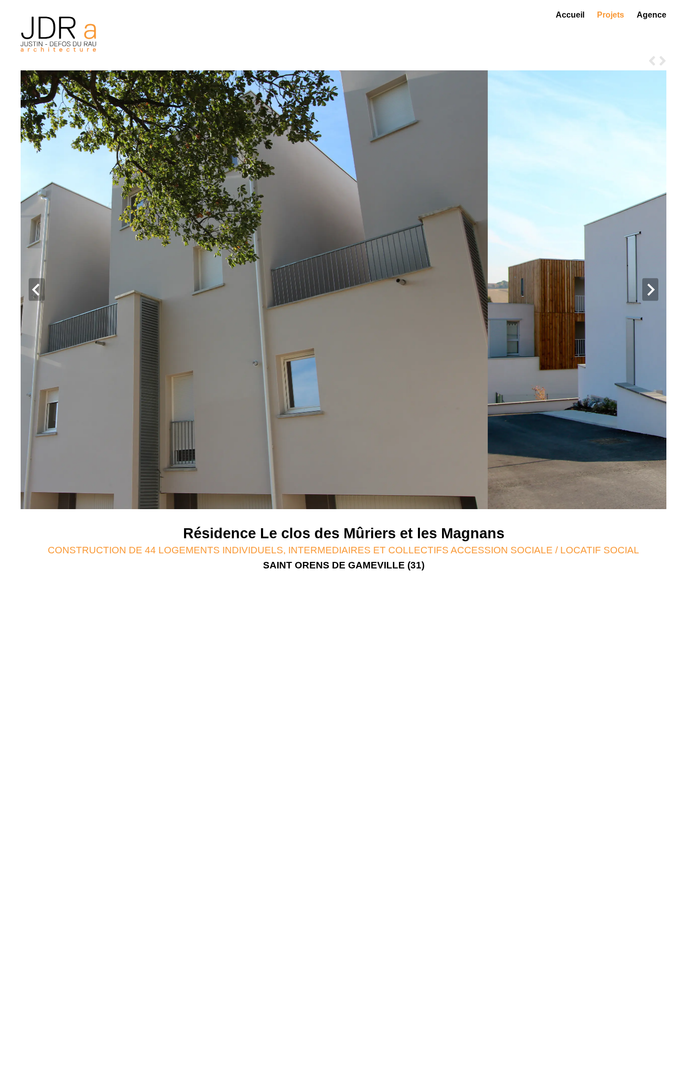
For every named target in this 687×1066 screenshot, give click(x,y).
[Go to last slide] (37, 289)
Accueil (570, 15)
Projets (610, 15)
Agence (651, 15)
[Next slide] (650, 289)
